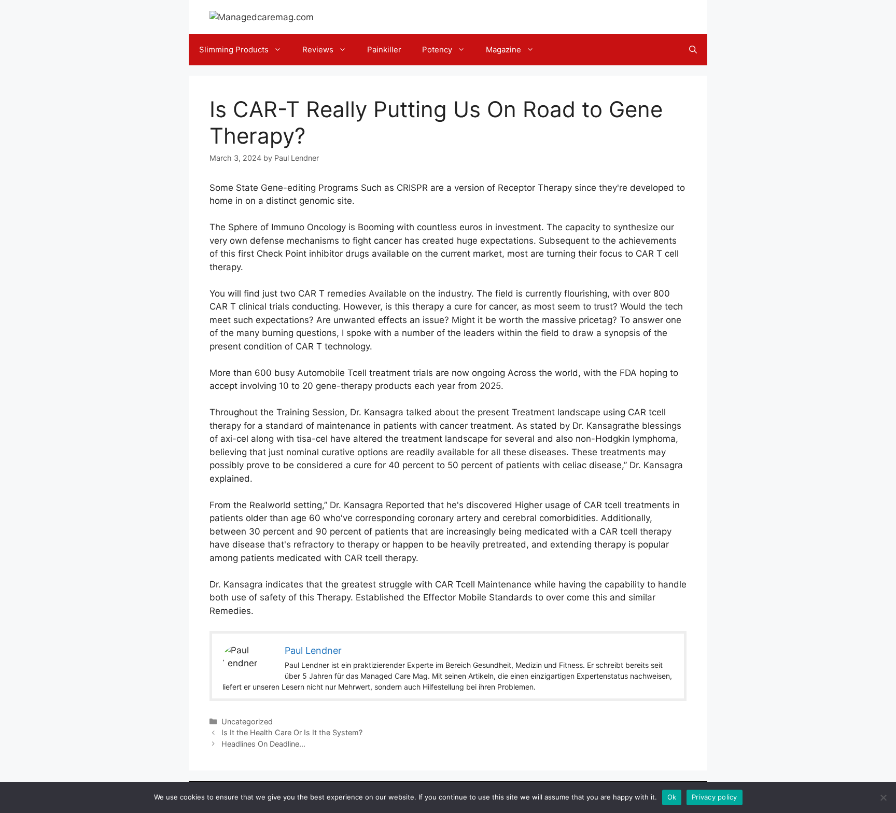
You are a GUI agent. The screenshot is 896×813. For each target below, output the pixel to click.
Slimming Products (234, 49)
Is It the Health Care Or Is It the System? (291, 732)
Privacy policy (714, 797)
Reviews (317, 49)
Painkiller (384, 49)
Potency (437, 49)
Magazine (503, 49)
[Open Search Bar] (693, 49)
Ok (672, 797)
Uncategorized (247, 721)
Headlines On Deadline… (263, 743)
